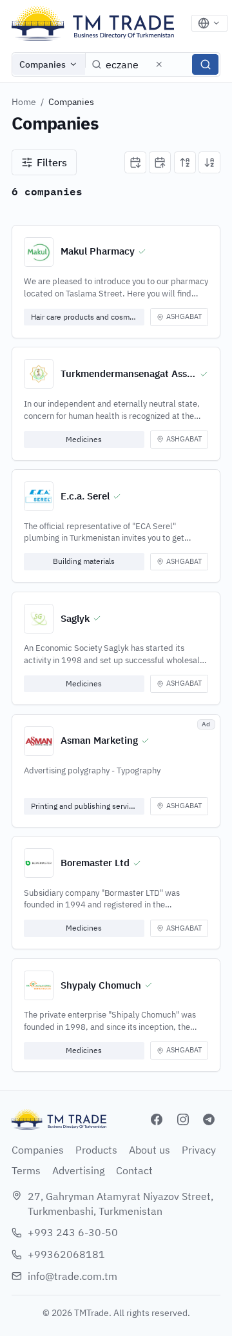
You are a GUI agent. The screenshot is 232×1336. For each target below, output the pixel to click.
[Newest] (135, 162)
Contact (134, 1170)
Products (96, 1149)
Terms (26, 1170)
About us (149, 1149)
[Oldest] (160, 162)
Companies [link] (71, 102)
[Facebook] (156, 1119)
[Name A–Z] (185, 162)
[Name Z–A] (209, 162)
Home (24, 102)
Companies (42, 64)
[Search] (205, 64)
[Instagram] (183, 1119)
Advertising (78, 1170)
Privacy (199, 1149)
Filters (52, 162)
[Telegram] (208, 1119)
